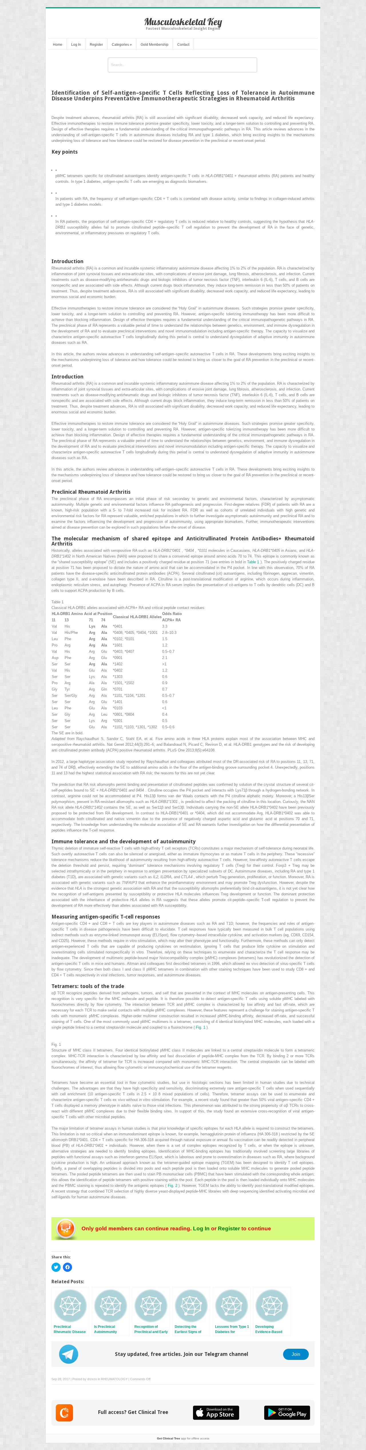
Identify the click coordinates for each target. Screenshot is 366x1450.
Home (57, 45)
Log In (76, 45)
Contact (183, 45)
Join (296, 1354)
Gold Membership (154, 45)
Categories (122, 45)
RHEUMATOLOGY (114, 1379)
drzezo (92, 1379)
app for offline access (183, 1438)
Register (96, 45)
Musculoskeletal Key (183, 21)
